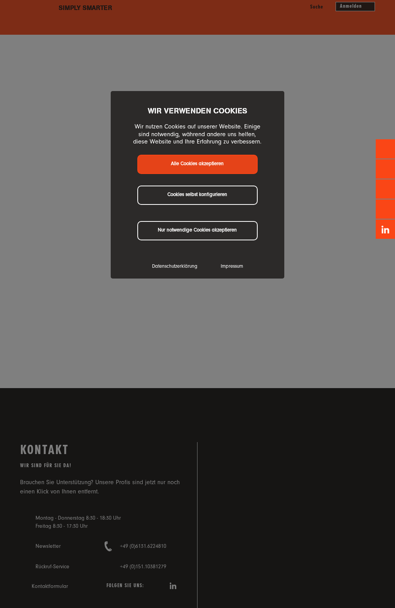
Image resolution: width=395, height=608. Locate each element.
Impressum (232, 266)
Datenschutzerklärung (175, 266)
